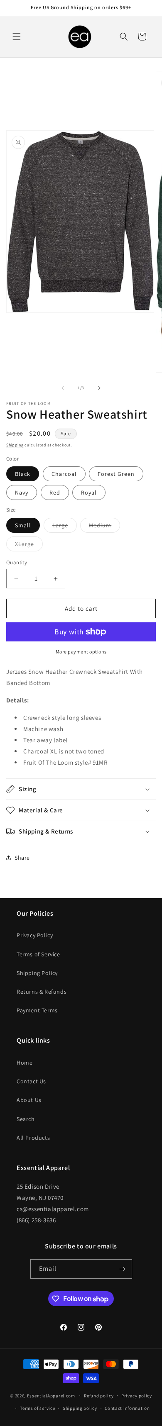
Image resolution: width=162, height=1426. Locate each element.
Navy (21, 492)
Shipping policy (80, 1408)
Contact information (127, 1408)
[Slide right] (99, 388)
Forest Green (116, 474)
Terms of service (37, 1408)
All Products (33, 1137)
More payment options (81, 651)
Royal (89, 492)
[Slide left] (63, 388)
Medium (104, 527)
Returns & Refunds (41, 991)
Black (22, 474)
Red (54, 492)
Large (64, 527)
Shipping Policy (37, 973)
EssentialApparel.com (51, 1395)
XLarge (29, 545)
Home (24, 1062)
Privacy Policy (35, 935)
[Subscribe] (122, 1269)
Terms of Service (38, 954)
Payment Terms (37, 1010)
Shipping (15, 445)
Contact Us (31, 1081)
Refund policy (98, 1396)
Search (26, 1119)
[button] (16, 36)
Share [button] (22, 857)
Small (23, 525)
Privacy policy (136, 1396)
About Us (29, 1100)
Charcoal (64, 474)
